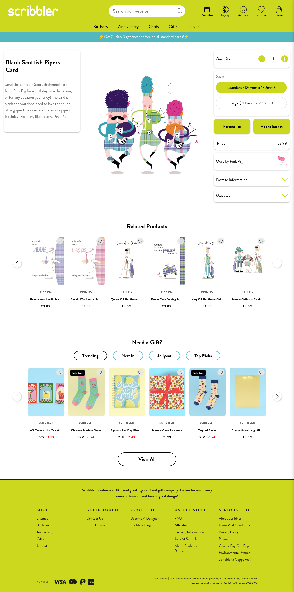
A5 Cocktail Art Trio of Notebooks (52, 430)
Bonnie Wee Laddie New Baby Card (52, 299)
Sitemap (42, 518)
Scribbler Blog (141, 525)
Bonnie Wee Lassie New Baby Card (92, 299)
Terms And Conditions (234, 525)
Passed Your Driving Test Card (170, 299)
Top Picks (203, 355)
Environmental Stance (234, 552)
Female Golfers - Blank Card (250, 299)
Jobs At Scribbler (187, 538)
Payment (225, 538)
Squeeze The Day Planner (127, 430)
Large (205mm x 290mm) (251, 103)
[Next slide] (277, 263)
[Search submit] (179, 11)
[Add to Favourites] (59, 241)
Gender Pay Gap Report (236, 545)
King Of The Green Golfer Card (211, 299)
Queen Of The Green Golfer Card (132, 299)
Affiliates (181, 525)
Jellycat (194, 26)
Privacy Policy (229, 532)
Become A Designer (145, 518)
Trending (90, 355)
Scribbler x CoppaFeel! (235, 559)
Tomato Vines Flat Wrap (167, 430)
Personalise (232, 126)
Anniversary (128, 26)
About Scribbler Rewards (186, 548)
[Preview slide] (17, 263)
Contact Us (94, 518)
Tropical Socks (207, 430)
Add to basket (272, 126)
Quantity (223, 59)
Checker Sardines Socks (86, 430)
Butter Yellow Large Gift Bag (250, 430)
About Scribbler (230, 518)
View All (147, 459)
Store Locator (96, 525)
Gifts (173, 26)
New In (128, 355)
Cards (154, 26)
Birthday (100, 26)
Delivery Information (189, 532)
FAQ (178, 518)
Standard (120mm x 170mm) (251, 87)
